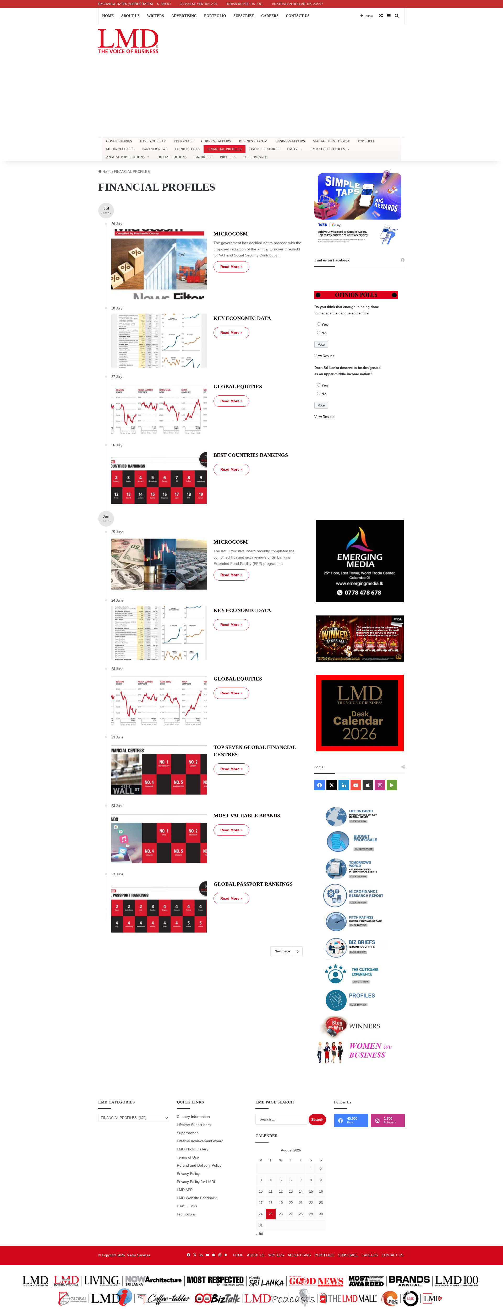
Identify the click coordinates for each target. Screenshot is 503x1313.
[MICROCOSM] (159, 264)
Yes (325, 324)
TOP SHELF (366, 141)
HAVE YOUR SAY (153, 141)
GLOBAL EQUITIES (238, 386)
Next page (282, 951)
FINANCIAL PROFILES (224, 149)
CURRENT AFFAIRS (216, 141)
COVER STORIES (119, 141)
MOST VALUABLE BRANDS (247, 815)
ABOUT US (130, 16)
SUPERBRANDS (255, 157)
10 (261, 1191)
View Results (324, 356)
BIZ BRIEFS (203, 157)
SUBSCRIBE (243, 16)
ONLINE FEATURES (264, 149)
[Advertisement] (251, 98)
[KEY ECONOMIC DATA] (159, 341)
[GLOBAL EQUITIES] (159, 409)
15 (311, 1191)
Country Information (193, 1117)
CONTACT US (297, 16)
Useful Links (187, 1206)
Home (106, 172)
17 (261, 1203)
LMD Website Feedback (197, 1198)
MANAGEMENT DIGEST (331, 141)
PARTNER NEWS (154, 149)
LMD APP (185, 1190)
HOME (108, 16)
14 (301, 1191)
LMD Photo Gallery (192, 1149)
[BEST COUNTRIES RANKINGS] (159, 478)
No (324, 333)
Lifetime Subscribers (194, 1125)
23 (321, 1203)
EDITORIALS (183, 141)
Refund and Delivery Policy (199, 1165)
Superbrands (187, 1133)
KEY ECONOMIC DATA (242, 318)
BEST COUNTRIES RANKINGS (251, 455)
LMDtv (292, 149)
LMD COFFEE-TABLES (327, 149)
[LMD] (128, 41)
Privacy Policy (188, 1174)
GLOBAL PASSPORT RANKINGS (253, 884)
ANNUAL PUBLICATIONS (125, 157)
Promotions (186, 1214)
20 (291, 1203)
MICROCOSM (231, 234)
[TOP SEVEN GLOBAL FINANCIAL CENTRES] (159, 770)
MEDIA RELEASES (120, 149)
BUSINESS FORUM (253, 141)
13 (291, 1191)
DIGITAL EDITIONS (172, 157)
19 (281, 1203)
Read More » (231, 267)
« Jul (259, 1234)
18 (270, 1203)
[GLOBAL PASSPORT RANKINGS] (159, 907)
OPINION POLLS (187, 149)
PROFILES (228, 157)
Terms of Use (188, 1157)
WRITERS (155, 16)
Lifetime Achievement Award (200, 1141)
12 (281, 1191)
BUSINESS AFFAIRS (290, 141)
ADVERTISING (184, 16)
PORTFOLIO (215, 16)
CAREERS (269, 16)
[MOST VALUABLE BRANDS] (159, 838)
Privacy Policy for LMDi (196, 1182)
